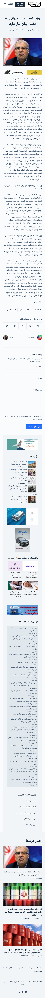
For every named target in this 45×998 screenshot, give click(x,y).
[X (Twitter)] (12, 4)
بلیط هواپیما (31, 800)
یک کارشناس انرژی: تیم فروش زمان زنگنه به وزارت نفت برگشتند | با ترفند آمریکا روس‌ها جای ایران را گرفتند (23, 912)
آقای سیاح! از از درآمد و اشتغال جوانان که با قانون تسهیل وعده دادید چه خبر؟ (23, 684)
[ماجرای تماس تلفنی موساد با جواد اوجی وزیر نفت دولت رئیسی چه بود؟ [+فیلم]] (22, 857)
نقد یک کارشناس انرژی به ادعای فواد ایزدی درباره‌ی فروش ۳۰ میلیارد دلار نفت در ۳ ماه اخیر (23, 951)
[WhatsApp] (14, 326)
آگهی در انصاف (7, 968)
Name (39, 367)
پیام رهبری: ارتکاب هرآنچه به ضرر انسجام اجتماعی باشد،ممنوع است (22, 739)
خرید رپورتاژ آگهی (29, 818)
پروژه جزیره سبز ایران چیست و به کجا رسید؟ (19, 463)
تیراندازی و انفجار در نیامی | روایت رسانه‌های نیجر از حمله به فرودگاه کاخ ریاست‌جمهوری (24, 730)
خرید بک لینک (30, 824)
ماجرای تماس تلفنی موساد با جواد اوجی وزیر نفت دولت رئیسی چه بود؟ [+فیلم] (23, 873)
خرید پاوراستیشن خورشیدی (25, 812)
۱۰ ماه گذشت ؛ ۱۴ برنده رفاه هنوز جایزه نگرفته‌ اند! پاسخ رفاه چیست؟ (23, 700)
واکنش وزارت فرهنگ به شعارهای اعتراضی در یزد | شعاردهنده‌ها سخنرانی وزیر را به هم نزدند (23, 772)
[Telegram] (8, 4)
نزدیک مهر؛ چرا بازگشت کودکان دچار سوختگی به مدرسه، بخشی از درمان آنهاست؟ (24, 639)
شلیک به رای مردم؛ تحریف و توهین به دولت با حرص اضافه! (24, 747)
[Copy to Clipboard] (7, 326)
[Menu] (5, 4)
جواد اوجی (11, 310)
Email (39, 378)
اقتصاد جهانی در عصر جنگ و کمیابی (24, 714)
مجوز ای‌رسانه (38, 971)
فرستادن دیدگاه (34, 426)
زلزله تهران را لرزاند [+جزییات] (27, 662)
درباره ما (39, 968)
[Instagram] (10, 4)
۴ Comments (27, 918)
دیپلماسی (9, 30)
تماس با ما (20, 968)
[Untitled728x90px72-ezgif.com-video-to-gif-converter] (22, 72)
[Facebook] (38, 326)
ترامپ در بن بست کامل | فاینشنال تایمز (18, 479)
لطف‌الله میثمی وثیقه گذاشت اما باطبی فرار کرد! (17, 471)
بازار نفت (37, 310)
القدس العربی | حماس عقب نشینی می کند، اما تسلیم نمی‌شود (17, 489)
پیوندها (30, 968)
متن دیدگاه (37, 390)
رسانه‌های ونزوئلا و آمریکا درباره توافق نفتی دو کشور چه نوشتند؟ (24, 720)
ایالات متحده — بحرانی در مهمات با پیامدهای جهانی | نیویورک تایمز (25, 754)
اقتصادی (15, 30)
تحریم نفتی (24, 310)
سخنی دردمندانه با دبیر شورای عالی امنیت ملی (19, 498)
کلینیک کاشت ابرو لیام (27, 806)
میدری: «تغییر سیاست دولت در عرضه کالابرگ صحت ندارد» (24, 781)
